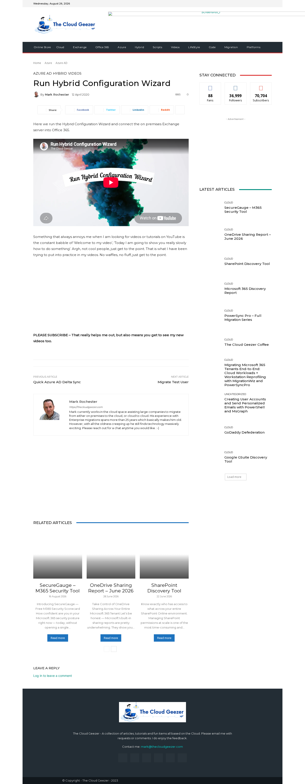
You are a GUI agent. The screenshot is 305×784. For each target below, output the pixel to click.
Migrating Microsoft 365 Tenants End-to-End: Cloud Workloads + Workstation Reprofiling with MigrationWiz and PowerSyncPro (245, 375)
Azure (48, 63)
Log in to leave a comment (52, 676)
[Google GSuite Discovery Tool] (210, 457)
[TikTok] (158, 757)
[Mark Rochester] (36, 94)
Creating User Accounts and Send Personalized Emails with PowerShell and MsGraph (245, 405)
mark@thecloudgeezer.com (162, 746)
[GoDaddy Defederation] (210, 430)
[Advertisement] (111, 295)
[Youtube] (269, 3)
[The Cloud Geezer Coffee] (210, 342)
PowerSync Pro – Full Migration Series (242, 317)
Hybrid (60, 73)
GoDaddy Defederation (244, 432)
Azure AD (61, 63)
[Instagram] (253, 3)
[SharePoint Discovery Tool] (164, 554)
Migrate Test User (173, 382)
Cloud (57, 580)
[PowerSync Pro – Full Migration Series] (210, 315)
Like (210, 86)
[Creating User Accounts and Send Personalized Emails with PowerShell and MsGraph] (210, 403)
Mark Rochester (57, 94)
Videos (74, 73)
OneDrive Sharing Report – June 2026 (111, 588)
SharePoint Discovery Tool (164, 588)
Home (37, 63)
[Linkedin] (258, 3)
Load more (234, 477)
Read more (58, 638)
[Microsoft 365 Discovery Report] (210, 288)
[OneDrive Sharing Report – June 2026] (111, 554)
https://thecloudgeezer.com (86, 407)
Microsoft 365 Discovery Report (245, 291)
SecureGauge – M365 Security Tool (58, 588)
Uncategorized (235, 394)
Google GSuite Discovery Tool (245, 459)
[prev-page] (106, 649)
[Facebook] (247, 3)
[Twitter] (263, 3)
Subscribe (261, 86)
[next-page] (114, 649)
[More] (180, 109)
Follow (235, 86)
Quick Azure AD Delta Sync (57, 382)
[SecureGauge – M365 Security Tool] (57, 554)
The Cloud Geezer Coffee (246, 344)
